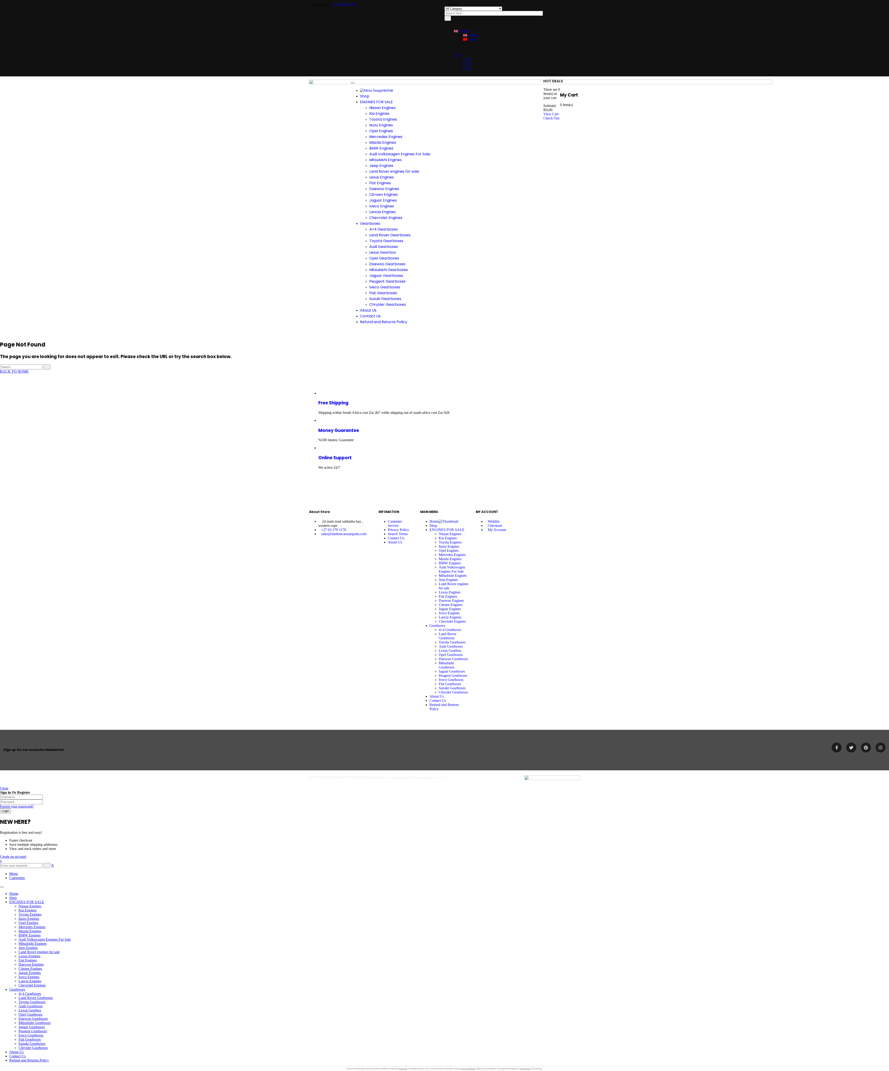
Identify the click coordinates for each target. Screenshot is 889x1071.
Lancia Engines (30, 981)
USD (467, 64)
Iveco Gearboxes (31, 1035)
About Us (16, 1052)
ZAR (457, 56)
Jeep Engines (28, 948)
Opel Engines (28, 923)
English (464, 31)
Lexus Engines (29, 956)
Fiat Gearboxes (30, 1039)
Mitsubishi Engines (33, 944)
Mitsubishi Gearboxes (34, 1023)
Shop (13, 898)
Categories (17, 878)
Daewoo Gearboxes (33, 1019)
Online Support (335, 458)
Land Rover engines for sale (39, 952)
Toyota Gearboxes (32, 1002)
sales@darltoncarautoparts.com (343, 534)
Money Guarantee (338, 430)
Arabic (472, 39)
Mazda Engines (30, 931)
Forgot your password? (17, 806)
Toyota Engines (30, 914)
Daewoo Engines (31, 964)
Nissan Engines (30, 906)
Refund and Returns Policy (29, 1060)
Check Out (551, 118)
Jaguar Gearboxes (32, 1027)
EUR (467, 68)
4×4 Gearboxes (30, 994)
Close (4, 788)
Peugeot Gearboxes (33, 1031)
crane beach (525, 1069)
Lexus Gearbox (30, 1010)
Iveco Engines (29, 977)
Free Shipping (333, 403)
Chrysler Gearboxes (33, 1048)
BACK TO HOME (14, 371)
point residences (468, 1069)
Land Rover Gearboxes (36, 998)
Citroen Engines (30, 969)
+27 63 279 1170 (333, 530)
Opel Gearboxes (30, 1014)
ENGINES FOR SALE (26, 902)
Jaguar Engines (30, 973)
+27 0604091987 (343, 5)
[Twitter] (851, 748)
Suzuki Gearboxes (32, 1044)
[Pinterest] (866, 748)
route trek (403, 1069)
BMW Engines (30, 935)
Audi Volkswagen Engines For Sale (45, 939)
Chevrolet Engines (32, 985)
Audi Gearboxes (31, 1006)
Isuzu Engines (29, 919)
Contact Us (17, 1056)
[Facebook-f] (837, 748)
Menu (13, 874)
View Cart (550, 114)
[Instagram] (881, 748)
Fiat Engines (28, 960)
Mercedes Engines (32, 927)
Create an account (13, 857)
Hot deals (553, 81)
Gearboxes (17, 989)
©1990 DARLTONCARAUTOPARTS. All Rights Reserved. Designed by (359, 777)
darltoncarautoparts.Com (427, 777)
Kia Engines (28, 910)
